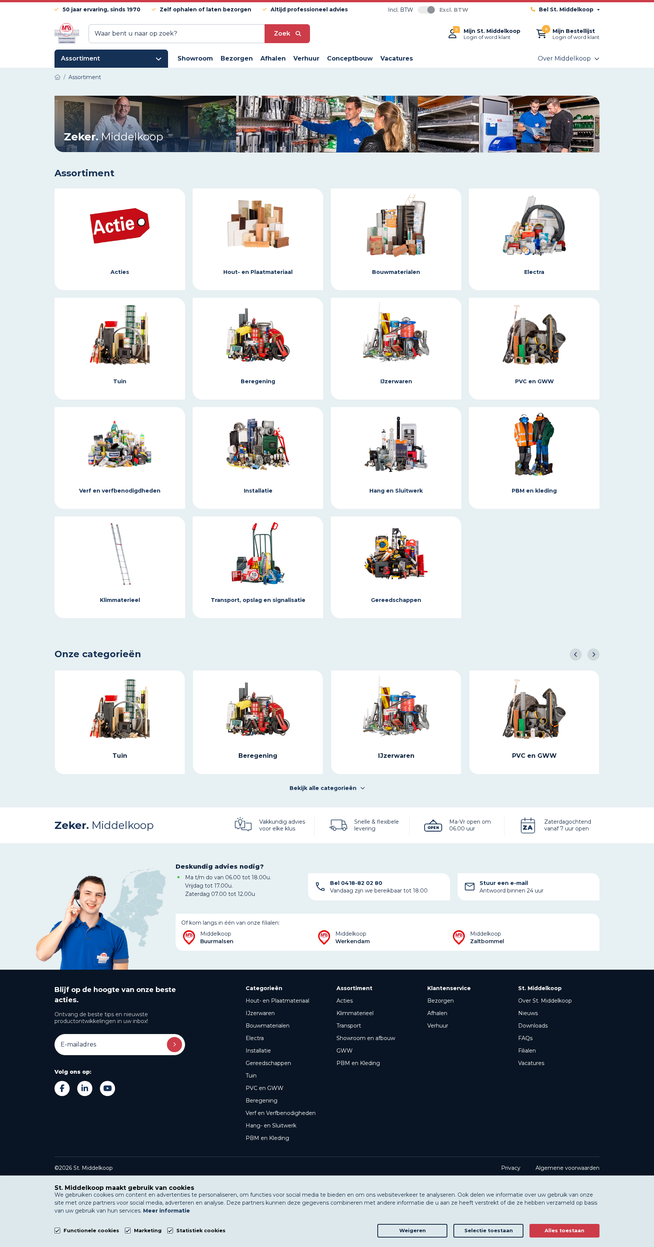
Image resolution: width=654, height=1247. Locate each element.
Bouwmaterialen (268, 1025)
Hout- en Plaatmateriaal (277, 1000)
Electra (255, 1038)
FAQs (525, 1038)
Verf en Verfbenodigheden (281, 1113)
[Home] (57, 77)
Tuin (251, 1075)
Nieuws (528, 1013)
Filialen (527, 1050)
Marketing (148, 1230)
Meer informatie (166, 1210)
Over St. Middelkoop (545, 1000)
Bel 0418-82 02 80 (356, 883)
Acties (344, 1000)
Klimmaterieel (355, 1013)
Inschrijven (174, 1044)
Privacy (510, 1168)
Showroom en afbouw (365, 1038)
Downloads (533, 1025)
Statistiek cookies (201, 1230)
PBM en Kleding (267, 1138)
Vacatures (531, 1063)
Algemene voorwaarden (568, 1168)
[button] (576, 654)
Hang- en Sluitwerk (271, 1125)
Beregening (261, 1100)
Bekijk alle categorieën (323, 788)
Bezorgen (440, 1000)
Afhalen (437, 1013)
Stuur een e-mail (504, 883)
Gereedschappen (268, 1063)
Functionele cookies (91, 1230)
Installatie (258, 1050)
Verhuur (437, 1025)
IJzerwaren (260, 1013)
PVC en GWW (264, 1088)
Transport (348, 1025)
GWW (344, 1050)
